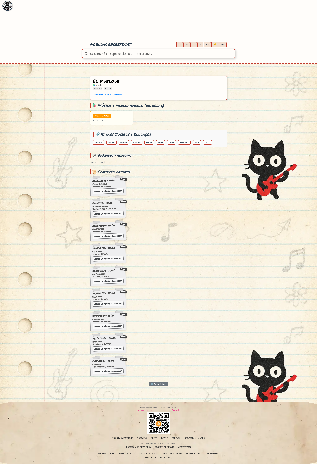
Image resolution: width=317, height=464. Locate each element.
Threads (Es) (212, 453)
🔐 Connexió (219, 44)
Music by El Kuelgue (102, 116)
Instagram (137, 142)
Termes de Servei (164, 447)
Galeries (189, 438)
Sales (201, 438)
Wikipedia (111, 142)
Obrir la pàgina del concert (108, 191)
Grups (154, 438)
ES (180, 44)
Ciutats (176, 438)
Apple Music (184, 142)
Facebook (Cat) (106, 453)
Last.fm (207, 142)
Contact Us (184, 447)
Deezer (171, 142)
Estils (164, 438)
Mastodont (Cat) (172, 453)
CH (207, 44)
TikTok (197, 142)
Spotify (160, 142)
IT (200, 44)
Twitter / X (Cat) (128, 453)
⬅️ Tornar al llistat (158, 384)
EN (187, 44)
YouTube (149, 142)
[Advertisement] (158, 22)
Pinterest (150, 457)
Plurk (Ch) (166, 457)
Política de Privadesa (138, 447)
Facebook (123, 142)
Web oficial (98, 142)
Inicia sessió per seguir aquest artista (108, 94)
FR (194, 44)
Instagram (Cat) (150, 453)
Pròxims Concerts (122, 438)
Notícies (142, 438)
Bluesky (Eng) (193, 453)
